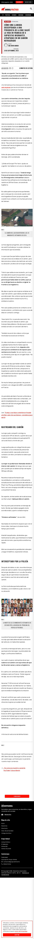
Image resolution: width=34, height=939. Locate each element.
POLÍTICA (7, 15)
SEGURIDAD (28, 15)
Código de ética (6, 833)
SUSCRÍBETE (19, 2)
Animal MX (4, 846)
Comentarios (17, 796)
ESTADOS (14, 15)
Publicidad (4, 857)
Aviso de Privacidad (21, 931)
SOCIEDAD (20, 15)
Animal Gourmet (6, 848)
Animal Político (5, 842)
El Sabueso (4, 844)
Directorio (4, 828)
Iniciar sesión (28, 2)
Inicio (3, 823)
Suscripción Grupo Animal (9, 859)
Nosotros (4, 826)
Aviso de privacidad (7, 831)
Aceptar (17, 935)
